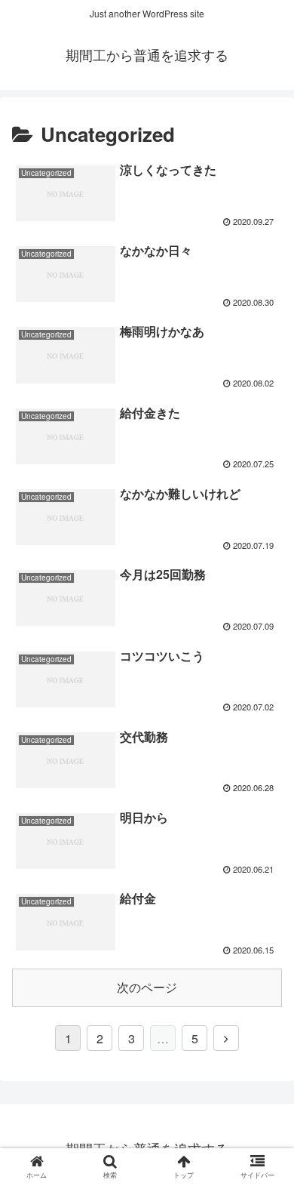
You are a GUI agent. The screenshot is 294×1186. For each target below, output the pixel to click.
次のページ (147, 987)
